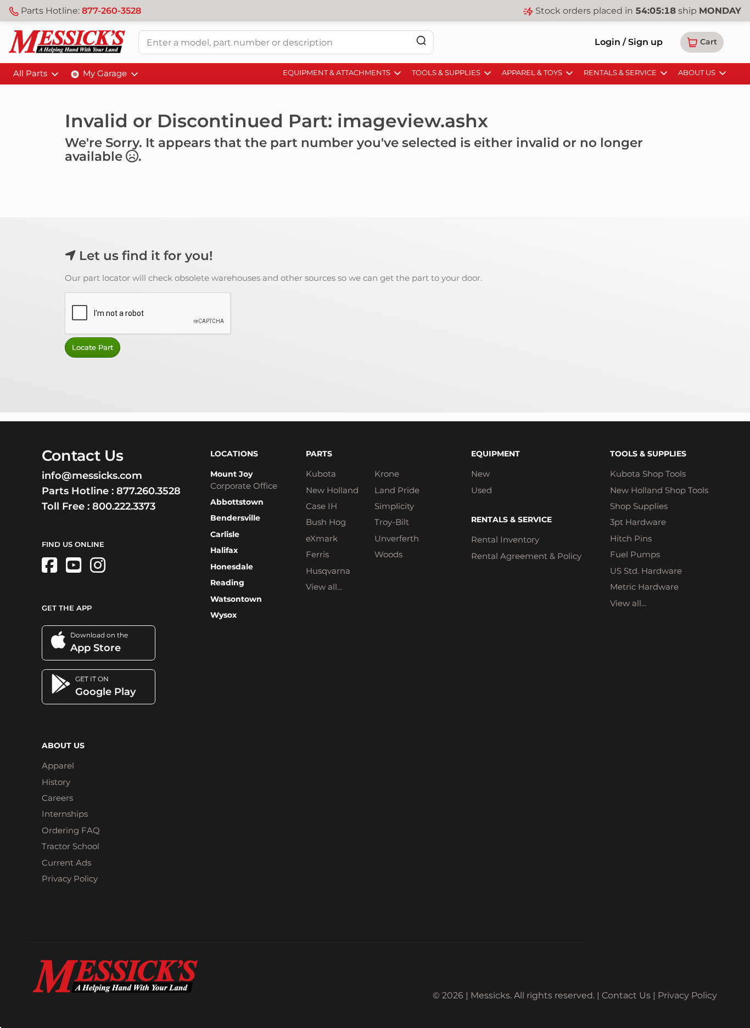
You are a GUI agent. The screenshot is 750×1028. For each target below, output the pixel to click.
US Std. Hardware (646, 571)
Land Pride (396, 490)
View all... (324, 586)
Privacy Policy (70, 878)
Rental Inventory (505, 539)
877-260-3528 (111, 10)
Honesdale (231, 567)
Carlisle (224, 534)
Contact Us (626, 995)
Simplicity (394, 506)
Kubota (321, 473)
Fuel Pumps (635, 554)
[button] (702, 42)
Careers (57, 798)
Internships (65, 814)
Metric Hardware (644, 586)
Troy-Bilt (391, 522)
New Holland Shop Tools (659, 490)
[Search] (421, 40)
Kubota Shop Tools (648, 473)
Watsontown (236, 599)
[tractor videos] (73, 565)
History (56, 782)
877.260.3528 (148, 491)
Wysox (223, 615)
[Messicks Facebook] (49, 565)
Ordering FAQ (71, 830)
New (480, 473)
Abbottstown (237, 502)
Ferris (317, 554)
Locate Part (92, 347)
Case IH (321, 506)
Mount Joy (231, 474)
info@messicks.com (92, 476)
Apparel (58, 765)
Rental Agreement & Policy (526, 556)
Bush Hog (326, 522)
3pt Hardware (638, 522)
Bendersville (235, 518)
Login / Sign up (629, 42)
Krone (386, 473)
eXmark (322, 538)
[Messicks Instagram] (97, 565)
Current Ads (66, 862)
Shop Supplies (639, 506)
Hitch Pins (631, 538)
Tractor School (70, 846)
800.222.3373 (123, 506)
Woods (388, 554)
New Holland (332, 490)
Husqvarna (328, 571)
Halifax (224, 550)
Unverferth (396, 538)
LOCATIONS (234, 454)
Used (481, 490)
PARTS (319, 454)
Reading (227, 583)
